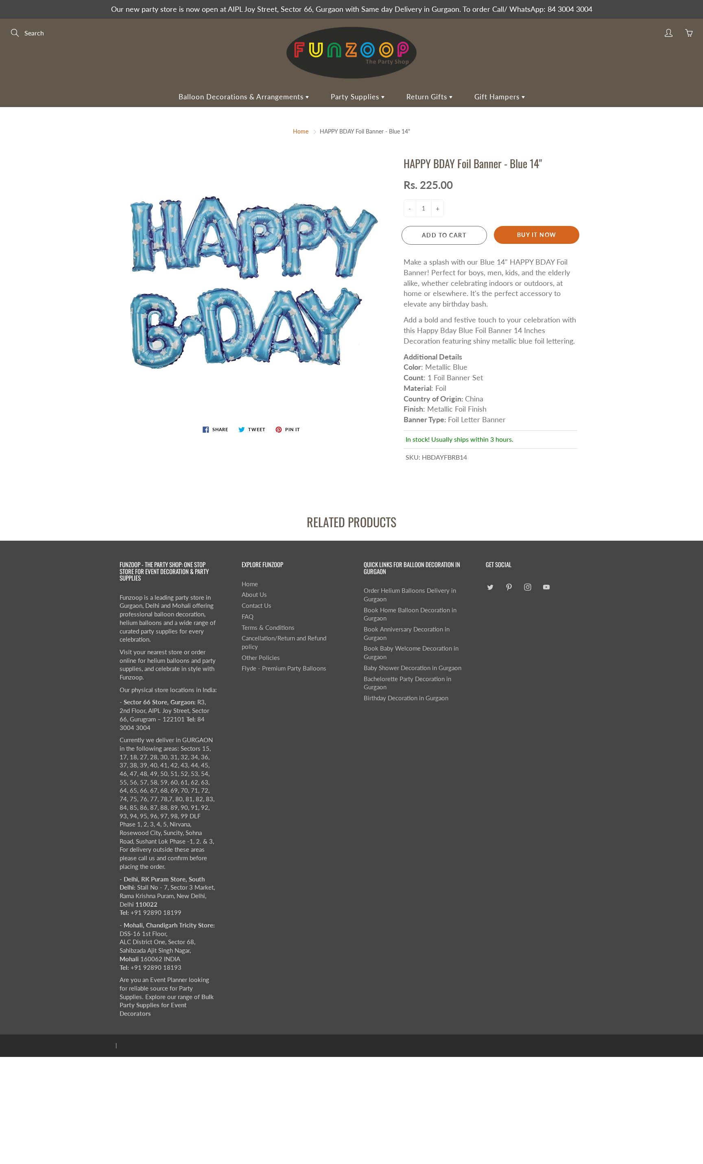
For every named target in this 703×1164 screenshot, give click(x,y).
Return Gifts (427, 96)
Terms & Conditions (268, 627)
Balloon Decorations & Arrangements (242, 96)
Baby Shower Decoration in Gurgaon (412, 667)
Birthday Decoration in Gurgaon (406, 698)
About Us (254, 594)
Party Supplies (356, 96)
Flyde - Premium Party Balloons (284, 668)
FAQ (247, 616)
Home (300, 131)
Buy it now (537, 234)
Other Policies (261, 657)
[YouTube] (546, 587)
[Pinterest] (509, 587)
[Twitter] (490, 587)
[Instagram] (527, 587)
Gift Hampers (498, 96)
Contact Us (256, 605)
